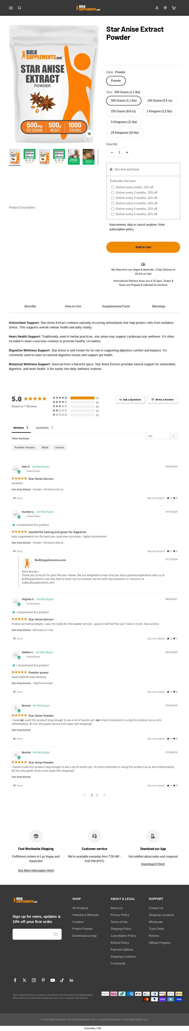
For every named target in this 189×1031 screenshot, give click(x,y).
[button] (169, 498)
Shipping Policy (121, 928)
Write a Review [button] (164, 399)
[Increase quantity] (127, 152)
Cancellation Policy (123, 935)
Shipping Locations (123, 956)
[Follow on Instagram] (33, 980)
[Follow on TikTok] (62, 980)
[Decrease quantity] (111, 152)
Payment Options (122, 949)
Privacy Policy (120, 915)
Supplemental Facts (116, 306)
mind (45, 447)
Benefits (30, 306)
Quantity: (112, 144)
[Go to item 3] (74, 157)
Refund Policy (120, 942)
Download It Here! (153, 864)
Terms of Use (119, 922)
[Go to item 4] (88, 157)
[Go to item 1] (15, 157)
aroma (59, 447)
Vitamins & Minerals (85, 915)
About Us (117, 908)
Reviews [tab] (18, 427)
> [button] (104, 795)
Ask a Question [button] (132, 399)
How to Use (73, 306)
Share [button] (19, 498)
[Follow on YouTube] (52, 980)
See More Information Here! (36, 870)
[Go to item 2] (29, 157)
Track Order (156, 928)
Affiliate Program (160, 942)
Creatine (78, 922)
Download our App (84, 935)
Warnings (158, 306)
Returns (154, 935)
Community (118, 963)
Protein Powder (82, 928)
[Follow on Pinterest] (43, 980)
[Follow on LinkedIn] (71, 980)
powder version (25, 447)
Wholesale (156, 922)
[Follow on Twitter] (24, 980)
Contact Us (156, 908)
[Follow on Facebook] (15, 980)
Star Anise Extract (21, 489)
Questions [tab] (42, 427)
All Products (80, 908)
